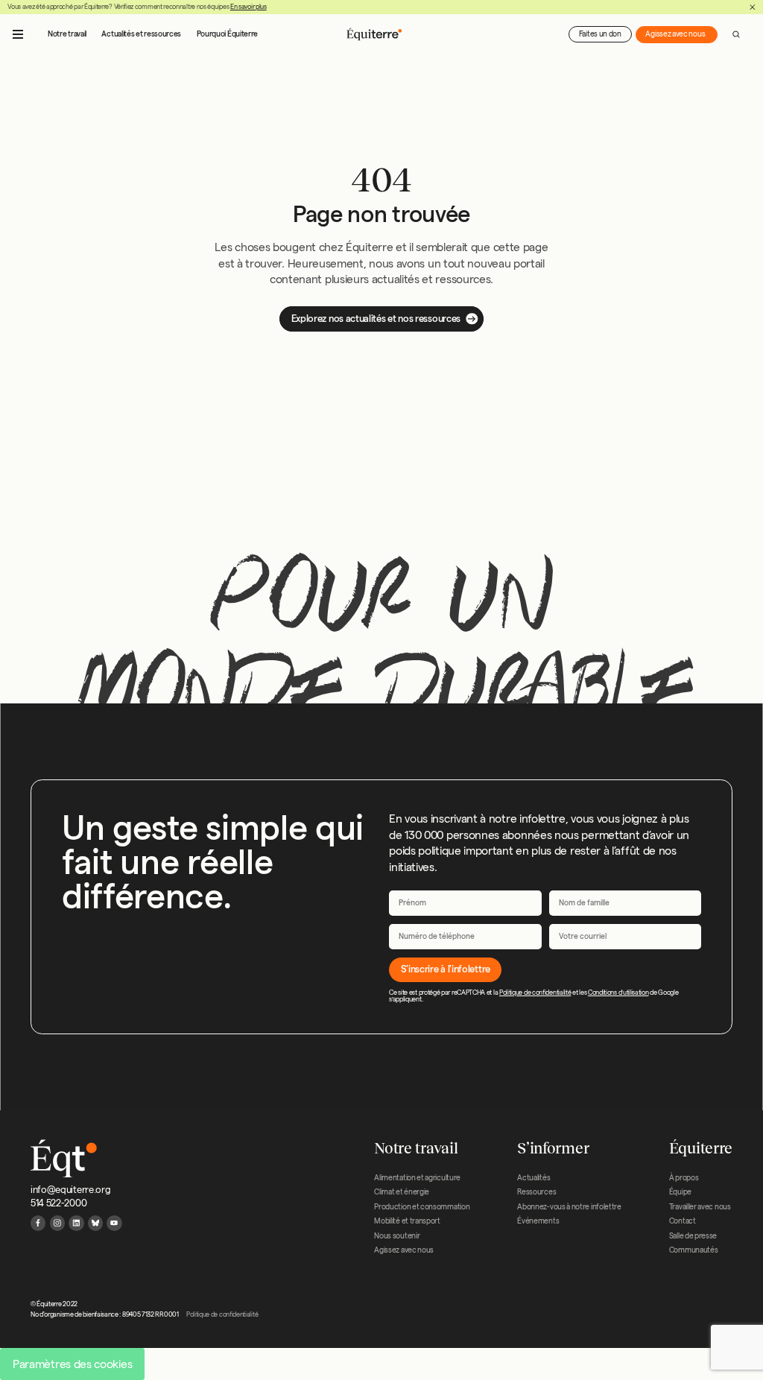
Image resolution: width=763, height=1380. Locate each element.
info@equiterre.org (70, 1189)
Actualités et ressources (141, 34)
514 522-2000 (58, 1202)
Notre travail (67, 34)
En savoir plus (248, 6)
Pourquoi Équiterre (227, 34)
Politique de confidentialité (535, 992)
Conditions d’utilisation (618, 992)
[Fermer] (753, 7)
